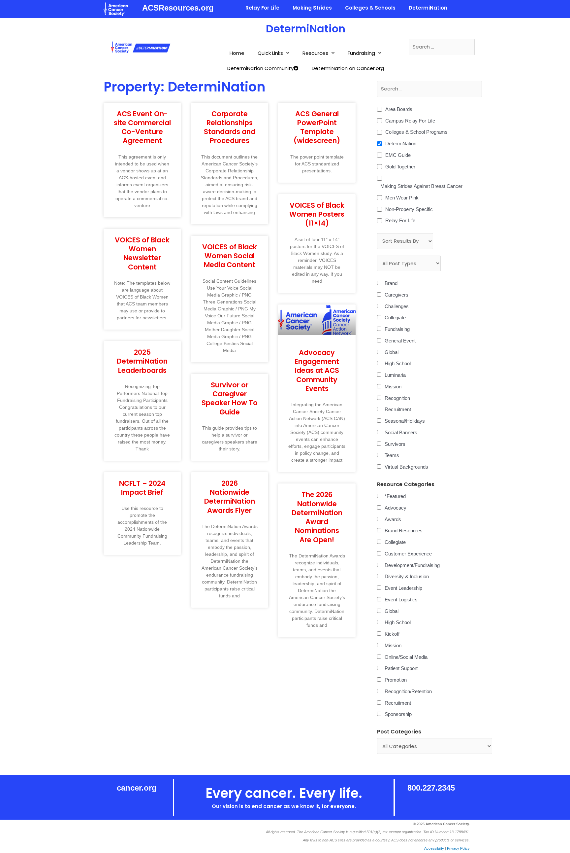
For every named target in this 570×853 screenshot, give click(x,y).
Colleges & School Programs (416, 132)
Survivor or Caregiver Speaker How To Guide (230, 398)
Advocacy (395, 508)
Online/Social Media (406, 657)
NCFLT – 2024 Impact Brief (142, 488)
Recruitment (398, 409)
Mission (393, 386)
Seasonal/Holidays (405, 421)
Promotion (396, 680)
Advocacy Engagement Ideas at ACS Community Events (317, 370)
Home (237, 53)
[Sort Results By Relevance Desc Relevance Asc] (405, 241)
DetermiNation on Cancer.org (348, 68)
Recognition (397, 398)
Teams (392, 455)
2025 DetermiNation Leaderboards (142, 361)
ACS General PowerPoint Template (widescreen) (317, 127)
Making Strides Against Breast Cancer (421, 186)
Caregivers (396, 295)
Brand (391, 283)
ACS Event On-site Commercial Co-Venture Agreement (142, 127)
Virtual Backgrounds (406, 467)
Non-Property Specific (409, 209)
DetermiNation (428, 7)
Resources (315, 53)
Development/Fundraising (412, 565)
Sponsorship (398, 714)
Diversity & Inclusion (407, 576)
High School (398, 363)
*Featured (395, 496)
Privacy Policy (458, 848)
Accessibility (434, 848)
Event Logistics (401, 599)
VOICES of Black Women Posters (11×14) (316, 214)
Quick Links (270, 53)
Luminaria (395, 375)
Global (391, 352)
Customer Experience (408, 553)
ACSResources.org (178, 7)
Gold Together (400, 166)
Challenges (397, 306)
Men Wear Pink (402, 197)
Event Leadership (403, 588)
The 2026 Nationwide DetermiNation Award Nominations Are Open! (317, 517)
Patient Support (401, 668)
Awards (393, 519)
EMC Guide (398, 155)
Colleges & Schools (370, 7)
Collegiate (395, 317)
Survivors (395, 444)
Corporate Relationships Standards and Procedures (229, 127)
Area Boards (398, 109)
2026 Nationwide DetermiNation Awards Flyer (229, 497)
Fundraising (361, 53)
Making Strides (312, 7)
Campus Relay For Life (410, 121)
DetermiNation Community (260, 68)
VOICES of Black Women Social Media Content (229, 256)
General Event (400, 340)
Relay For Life (262, 7)
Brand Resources (404, 530)
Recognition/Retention (408, 691)
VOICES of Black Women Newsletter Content (142, 253)
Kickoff (392, 634)
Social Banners (401, 432)
